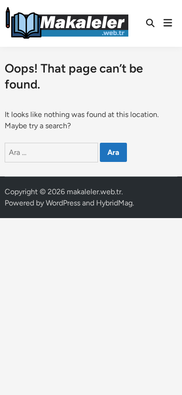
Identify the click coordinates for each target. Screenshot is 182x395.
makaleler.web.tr (94, 191)
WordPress (63, 202)
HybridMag (114, 202)
